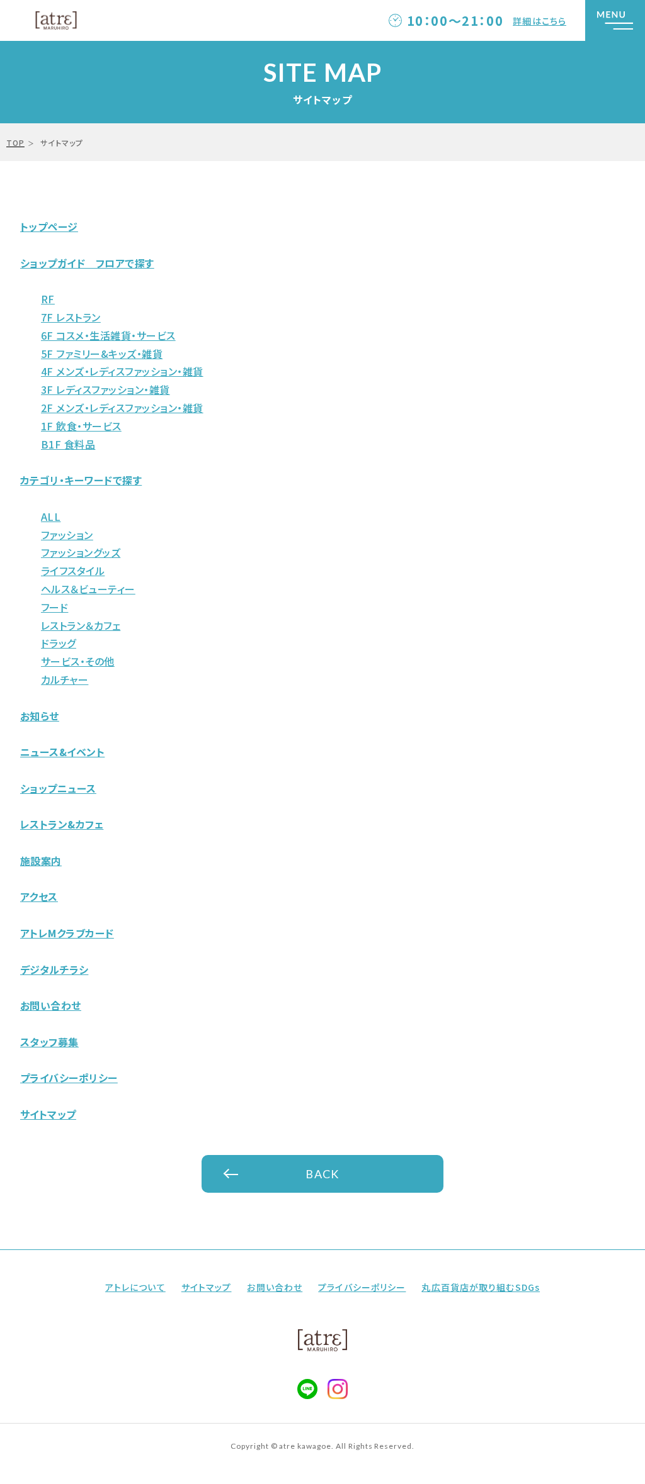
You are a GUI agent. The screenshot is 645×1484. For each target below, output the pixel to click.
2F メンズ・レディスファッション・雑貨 (122, 407)
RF (48, 298)
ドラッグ (58, 642)
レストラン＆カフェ (80, 625)
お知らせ (39, 715)
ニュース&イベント (62, 751)
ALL (50, 516)
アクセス (39, 896)
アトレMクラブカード (67, 932)
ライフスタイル (73, 570)
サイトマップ (48, 1114)
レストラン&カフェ (61, 824)
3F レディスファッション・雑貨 (105, 389)
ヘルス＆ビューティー (88, 588)
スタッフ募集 (49, 1041)
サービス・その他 (78, 661)
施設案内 (41, 860)
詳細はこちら (539, 20)
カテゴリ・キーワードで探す (81, 480)
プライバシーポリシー (69, 1077)
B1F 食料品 (68, 444)
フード (54, 607)
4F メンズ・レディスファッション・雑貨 (122, 371)
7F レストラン (71, 317)
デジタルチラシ (54, 969)
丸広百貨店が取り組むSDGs (480, 1287)
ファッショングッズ (80, 552)
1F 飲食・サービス (81, 425)
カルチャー (64, 679)
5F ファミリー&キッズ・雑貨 (102, 353)
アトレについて (135, 1287)
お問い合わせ (50, 1005)
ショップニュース (58, 788)
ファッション (67, 534)
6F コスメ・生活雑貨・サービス (108, 335)
